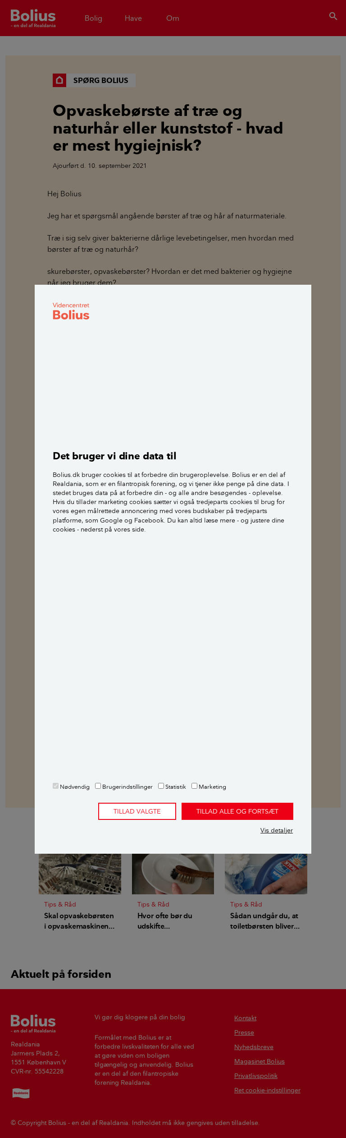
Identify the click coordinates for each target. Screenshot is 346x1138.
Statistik (175, 786)
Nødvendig (74, 786)
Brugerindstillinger (127, 786)
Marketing (211, 786)
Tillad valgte (137, 811)
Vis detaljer (276, 830)
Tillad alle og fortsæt (237, 811)
